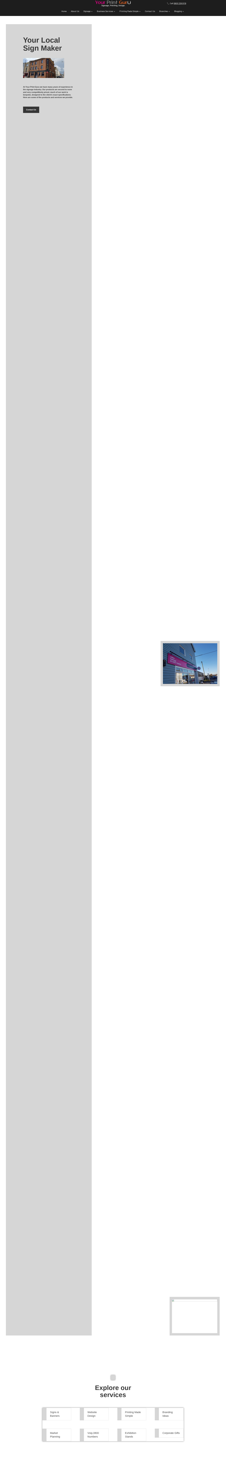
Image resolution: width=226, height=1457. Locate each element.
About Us (75, 11)
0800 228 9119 (180, 3)
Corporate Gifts (171, 1433)
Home (64, 11)
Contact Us (150, 11)
